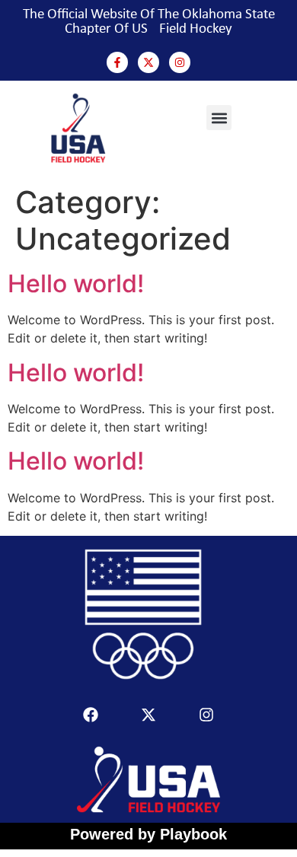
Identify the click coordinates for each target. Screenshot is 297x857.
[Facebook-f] (117, 62)
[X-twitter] (148, 62)
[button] (219, 117)
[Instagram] (179, 62)
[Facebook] (90, 714)
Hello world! (76, 283)
